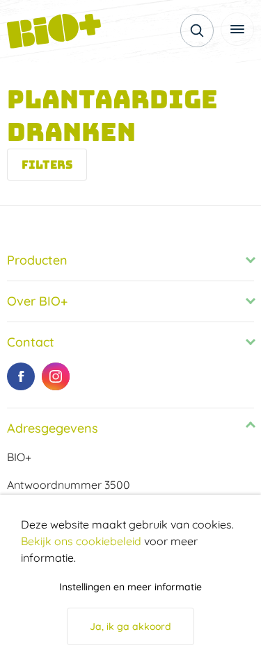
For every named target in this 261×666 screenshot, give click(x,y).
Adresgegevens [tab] (52, 428)
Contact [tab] (30, 342)
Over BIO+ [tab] (37, 301)
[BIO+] (59, 31)
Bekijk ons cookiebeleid (81, 541)
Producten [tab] (37, 260)
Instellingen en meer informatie (130, 587)
